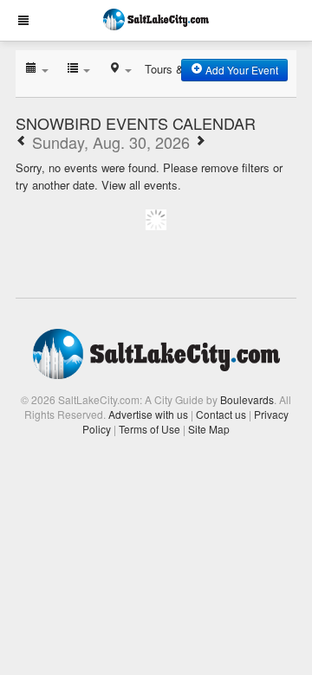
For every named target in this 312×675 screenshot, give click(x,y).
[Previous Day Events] (22, 142)
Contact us (221, 414)
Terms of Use (149, 428)
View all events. (141, 185)
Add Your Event (240, 69)
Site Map (209, 428)
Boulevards (247, 399)
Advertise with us (148, 414)
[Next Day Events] (200, 142)
